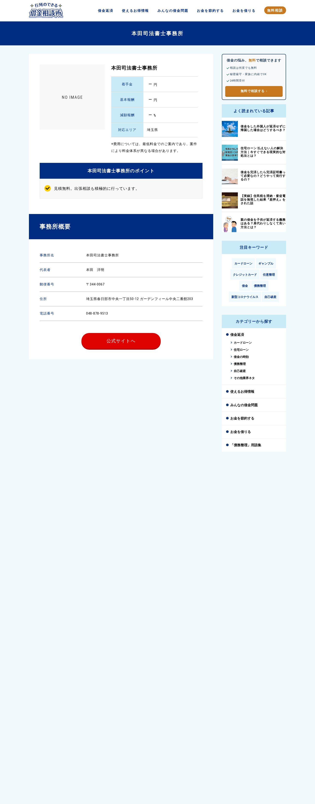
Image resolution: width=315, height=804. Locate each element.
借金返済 (237, 335)
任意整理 (269, 274)
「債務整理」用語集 (245, 445)
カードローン (243, 263)
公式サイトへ (121, 340)
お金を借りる (240, 432)
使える (135, 11)
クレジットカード (245, 274)
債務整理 (260, 285)
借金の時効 (241, 357)
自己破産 (270, 297)
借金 (105, 11)
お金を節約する (242, 418)
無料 (275, 10)
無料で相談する (253, 91)
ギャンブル (265, 263)
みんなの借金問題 (244, 405)
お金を (210, 11)
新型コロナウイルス (244, 297)
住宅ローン (241, 350)
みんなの (173, 11)
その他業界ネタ (244, 378)
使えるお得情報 (242, 391)
